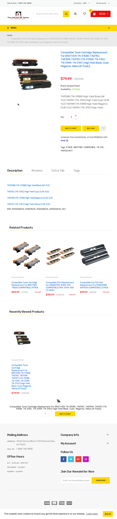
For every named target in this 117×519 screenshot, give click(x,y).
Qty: (62, 117)
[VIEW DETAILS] (32, 289)
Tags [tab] (76, 170)
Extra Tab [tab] (58, 170)
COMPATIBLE (89, 147)
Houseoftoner (73, 86)
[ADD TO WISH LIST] (37, 289)
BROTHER (78, 147)
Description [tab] (15, 170)
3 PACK (69, 147)
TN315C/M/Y (67, 151)
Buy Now (91, 128)
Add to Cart (71, 128)
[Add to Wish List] (103, 128)
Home (9, 35)
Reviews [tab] (37, 170)
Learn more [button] (92, 514)
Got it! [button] (108, 514)
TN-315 (100, 147)
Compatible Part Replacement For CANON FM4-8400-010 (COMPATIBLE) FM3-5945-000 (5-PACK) (60, 286)
